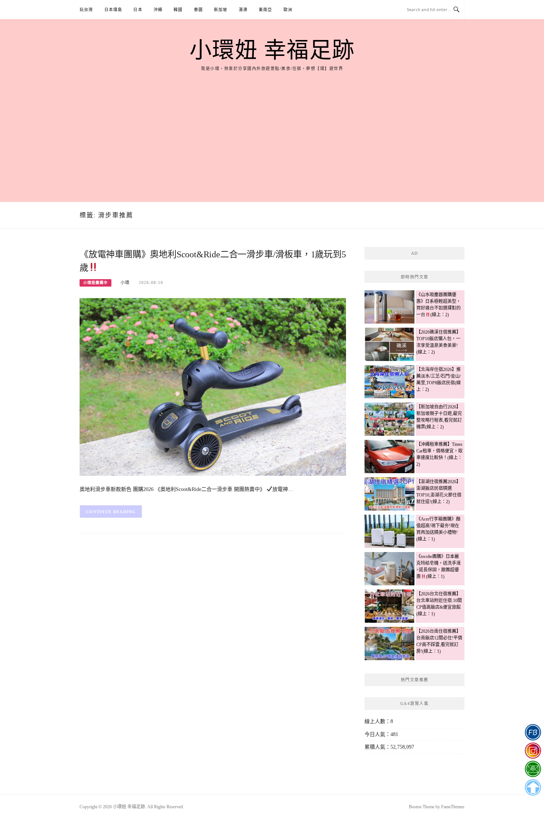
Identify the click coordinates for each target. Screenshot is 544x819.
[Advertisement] (272, 128)
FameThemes (452, 806)
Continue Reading (111, 511)
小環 (125, 282)
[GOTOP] (533, 787)
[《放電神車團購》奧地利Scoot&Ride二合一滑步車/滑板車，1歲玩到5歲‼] (213, 386)
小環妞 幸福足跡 (272, 50)
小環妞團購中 (95, 283)
